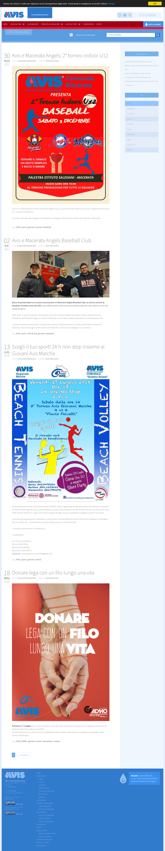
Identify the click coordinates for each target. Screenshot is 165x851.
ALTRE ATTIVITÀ (71, 24)
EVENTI (99, 24)
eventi (129, 150)
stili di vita (32, 333)
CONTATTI (42, 797)
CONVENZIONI (88, 24)
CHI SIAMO (42, 785)
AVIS (128, 103)
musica (57, 741)
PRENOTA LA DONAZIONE (50, 24)
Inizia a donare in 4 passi (47, 833)
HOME (5, 24)
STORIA (41, 779)
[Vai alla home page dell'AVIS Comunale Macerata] (14, 15)
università (130, 114)
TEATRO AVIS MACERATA (46, 821)
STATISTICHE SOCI (44, 788)
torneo (38, 227)
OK (155, 3)
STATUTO (41, 782)
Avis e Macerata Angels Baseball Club (51, 240)
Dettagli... (112, 3)
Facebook (16, 553)
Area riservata (41, 846)
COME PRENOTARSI (45, 806)
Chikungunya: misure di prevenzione (138, 77)
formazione (131, 145)
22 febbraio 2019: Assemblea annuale (138, 61)
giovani (129, 119)
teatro (129, 129)
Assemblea (131, 108)
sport (129, 139)
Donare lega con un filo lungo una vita (53, 572)
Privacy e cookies (42, 843)
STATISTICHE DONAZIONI (46, 791)
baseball (47, 227)
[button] (107, 68)
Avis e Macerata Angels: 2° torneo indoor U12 (60, 55)
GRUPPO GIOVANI (44, 818)
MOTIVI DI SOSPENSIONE (47, 809)
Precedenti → (25, 755)
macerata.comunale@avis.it (14, 793)
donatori (130, 124)
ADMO (24, 741)
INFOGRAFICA (43, 794)
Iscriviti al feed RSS (85, 35)
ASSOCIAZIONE (15, 24)
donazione (131, 134)
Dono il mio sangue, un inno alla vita (137, 73)
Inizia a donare (154, 24)
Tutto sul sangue (45, 837)
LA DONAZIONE (32, 24)
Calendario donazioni (44, 840)
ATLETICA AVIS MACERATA (46, 815)
